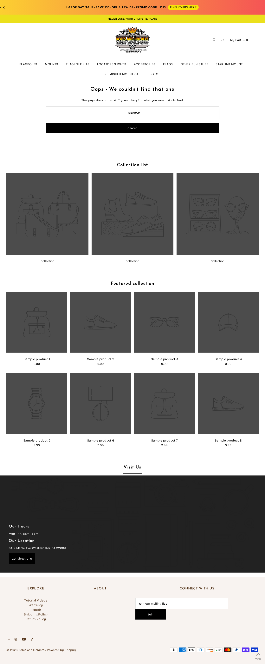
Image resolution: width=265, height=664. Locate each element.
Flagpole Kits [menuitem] (78, 64)
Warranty (36, 605)
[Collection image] (47, 254)
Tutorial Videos (35, 600)
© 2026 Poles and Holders (25, 650)
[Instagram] (16, 639)
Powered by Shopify (61, 650)
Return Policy (36, 619)
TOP (258, 659)
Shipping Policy (36, 614)
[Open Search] (214, 40)
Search (35, 610)
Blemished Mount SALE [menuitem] (123, 74)
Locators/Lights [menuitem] (111, 64)
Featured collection (132, 284)
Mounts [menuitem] (51, 64)
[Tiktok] (32, 639)
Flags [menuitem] (168, 64)
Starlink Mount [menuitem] (229, 64)
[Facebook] (9, 639)
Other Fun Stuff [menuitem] (194, 64)
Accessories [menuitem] (144, 64)
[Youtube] (24, 639)
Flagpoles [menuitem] (28, 64)
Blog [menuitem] (154, 74)
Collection (47, 261)
